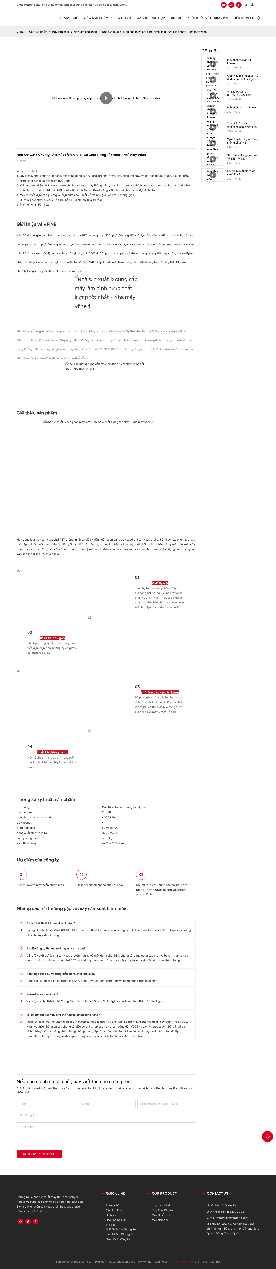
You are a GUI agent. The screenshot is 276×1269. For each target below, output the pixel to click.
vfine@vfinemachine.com (232, 1217)
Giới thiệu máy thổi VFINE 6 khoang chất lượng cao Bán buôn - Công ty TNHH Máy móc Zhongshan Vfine (242, 77)
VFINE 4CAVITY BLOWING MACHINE (239, 93)
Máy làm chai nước (85, 31)
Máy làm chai (60, 31)
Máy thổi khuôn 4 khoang (242, 107)
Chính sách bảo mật (207, 1261)
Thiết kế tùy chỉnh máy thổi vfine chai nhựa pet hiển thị (241, 125)
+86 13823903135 (232, 1211)
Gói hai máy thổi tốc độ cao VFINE (241, 172)
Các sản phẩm (38, 31)
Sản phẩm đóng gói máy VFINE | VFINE (242, 157)
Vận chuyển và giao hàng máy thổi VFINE (242, 141)
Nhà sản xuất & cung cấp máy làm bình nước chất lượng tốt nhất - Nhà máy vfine (154, 31)
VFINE (21, 31)
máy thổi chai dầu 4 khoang (239, 61)
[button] (259, 18)
